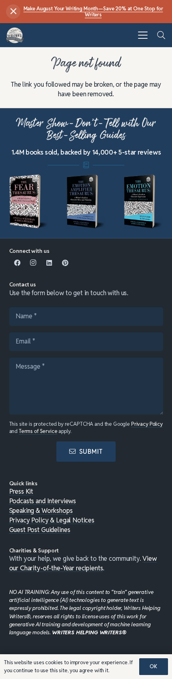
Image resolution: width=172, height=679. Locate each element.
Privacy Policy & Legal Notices (52, 520)
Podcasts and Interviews (42, 501)
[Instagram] (33, 263)
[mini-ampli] (86, 202)
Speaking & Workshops (41, 510)
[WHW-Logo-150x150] (15, 35)
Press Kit (21, 491)
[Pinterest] (65, 263)
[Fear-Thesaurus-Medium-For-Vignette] (28, 202)
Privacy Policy (147, 424)
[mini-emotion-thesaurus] (143, 202)
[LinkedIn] (49, 263)
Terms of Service (38, 431)
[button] (142, 35)
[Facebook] (17, 263)
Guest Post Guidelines (39, 530)
